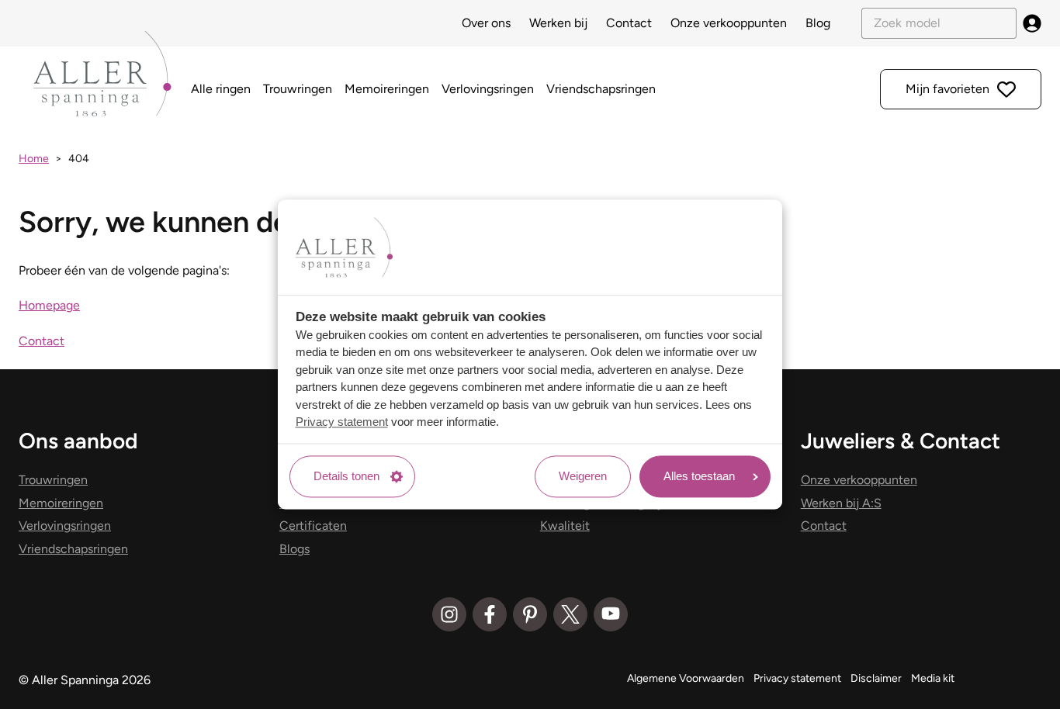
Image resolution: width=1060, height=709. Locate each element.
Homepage (49, 305)
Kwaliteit (565, 525)
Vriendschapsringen (601, 88)
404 (78, 158)
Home (34, 158)
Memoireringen (387, 88)
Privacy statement (342, 422)
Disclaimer (876, 678)
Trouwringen (297, 88)
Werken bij (558, 23)
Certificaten (313, 525)
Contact (629, 23)
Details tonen (346, 475)
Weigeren (583, 475)
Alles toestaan (699, 475)
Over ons (486, 23)
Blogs (294, 548)
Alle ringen (221, 88)
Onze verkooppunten (728, 23)
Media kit (932, 678)
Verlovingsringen (488, 88)
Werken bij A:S (841, 503)
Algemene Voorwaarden (685, 678)
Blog (817, 23)
